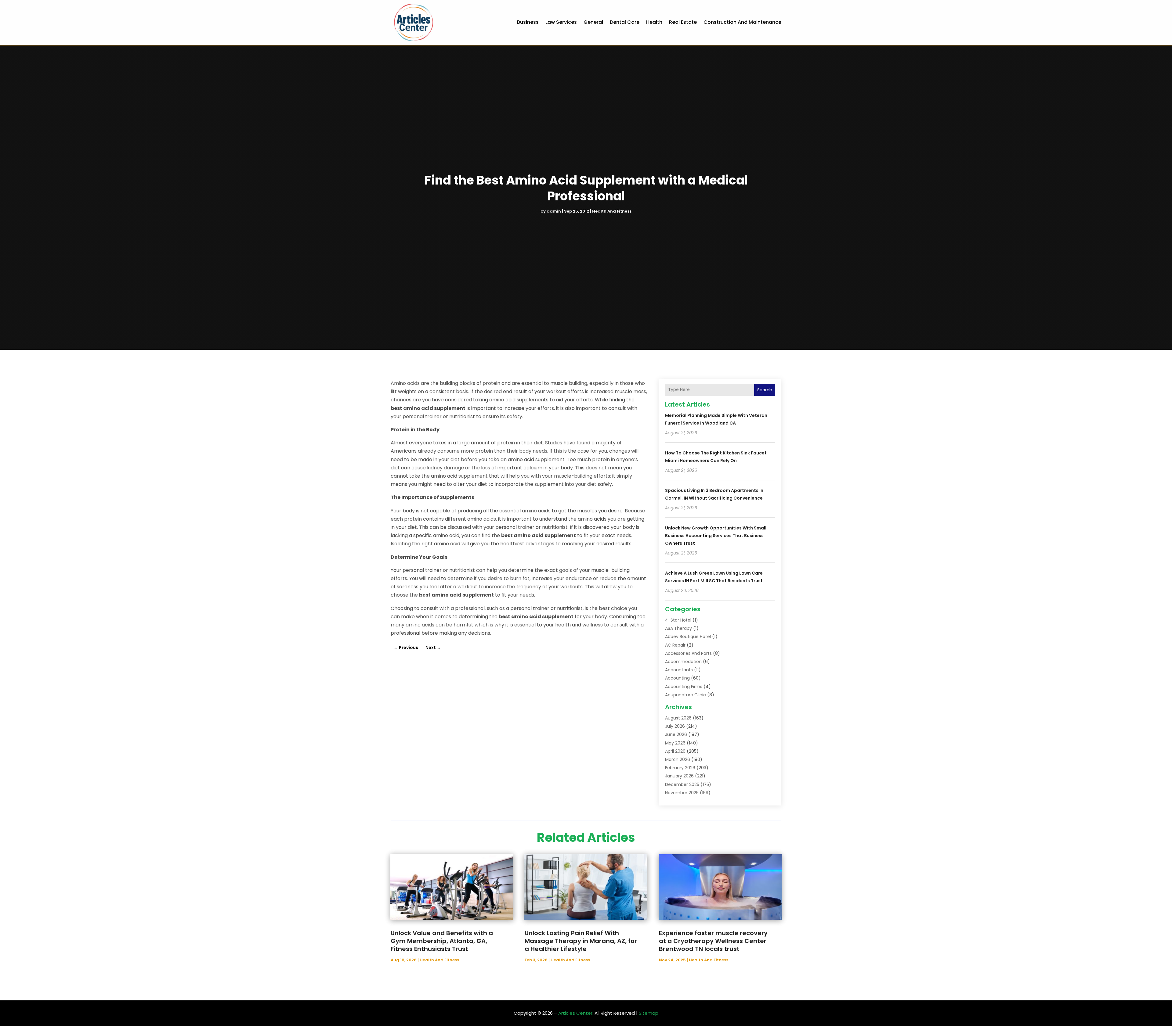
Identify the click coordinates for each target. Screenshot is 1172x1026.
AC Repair (675, 645)
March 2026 (677, 759)
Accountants (679, 670)
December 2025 (682, 784)
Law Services (561, 22)
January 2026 (679, 776)
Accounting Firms (683, 686)
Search (764, 390)
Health (654, 22)
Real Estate (683, 22)
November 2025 (682, 793)
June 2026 (676, 734)
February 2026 (680, 768)
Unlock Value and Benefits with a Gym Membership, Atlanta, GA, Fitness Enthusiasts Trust (442, 941)
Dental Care (624, 22)
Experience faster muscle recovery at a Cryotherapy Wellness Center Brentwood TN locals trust (713, 941)
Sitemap (648, 1013)
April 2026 (675, 751)
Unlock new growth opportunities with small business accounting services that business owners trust (715, 535)
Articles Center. (575, 1013)
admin (554, 211)
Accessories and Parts (688, 653)
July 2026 (675, 726)
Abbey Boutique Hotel (688, 636)
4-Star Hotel (678, 620)
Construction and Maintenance (742, 22)
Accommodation (683, 661)
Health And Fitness (611, 211)
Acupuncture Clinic (685, 695)
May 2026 (675, 743)
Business (528, 22)
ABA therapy (678, 628)
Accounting (677, 678)
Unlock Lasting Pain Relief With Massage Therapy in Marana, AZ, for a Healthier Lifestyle (581, 941)
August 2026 (678, 718)
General (593, 22)
